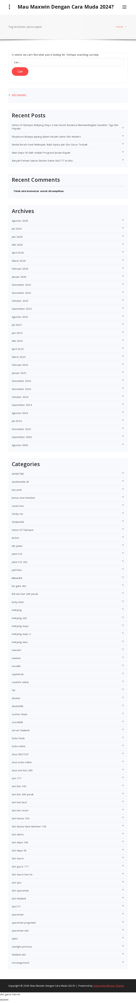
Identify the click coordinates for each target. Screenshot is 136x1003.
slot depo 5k (19, 850)
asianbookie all (20, 481)
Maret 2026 (19, 260)
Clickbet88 (18, 522)
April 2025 (18, 349)
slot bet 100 (19, 786)
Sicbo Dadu (18, 738)
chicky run (17, 513)
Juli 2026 (17, 228)
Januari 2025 (19, 373)
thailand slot (19, 954)
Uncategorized (20, 962)
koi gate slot (19, 586)
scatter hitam (20, 714)
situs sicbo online (22, 762)
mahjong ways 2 (21, 634)
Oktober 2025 (20, 300)
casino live (18, 505)
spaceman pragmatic (24, 922)
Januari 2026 (19, 276)
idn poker (17, 546)
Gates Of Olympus (23, 529)
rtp (13, 690)
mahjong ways (20, 626)
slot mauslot (19, 94)
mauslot (16, 650)
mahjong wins (20, 642)
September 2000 (22, 437)
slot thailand (19, 898)
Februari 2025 (20, 364)
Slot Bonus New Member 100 (29, 826)
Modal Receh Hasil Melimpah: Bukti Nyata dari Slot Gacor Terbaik (50, 144)
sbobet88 (17, 706)
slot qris (16, 882)
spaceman (18, 914)
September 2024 (22, 404)
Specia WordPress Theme (108, 985)
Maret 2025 (19, 356)
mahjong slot (19, 618)
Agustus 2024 (20, 413)
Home (119, 26)
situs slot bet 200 (22, 770)
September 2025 (22, 308)
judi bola (17, 570)
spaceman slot (20, 930)
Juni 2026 (17, 236)
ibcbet (15, 537)
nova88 (16, 666)
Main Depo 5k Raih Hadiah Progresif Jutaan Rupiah (41, 152)
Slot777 (16, 906)
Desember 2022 (21, 429)
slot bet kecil (19, 802)
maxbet (16, 658)
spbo (15, 938)
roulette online (20, 682)
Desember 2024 (21, 380)
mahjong (17, 610)
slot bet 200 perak (23, 794)
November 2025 (21, 292)
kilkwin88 (17, 578)
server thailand (20, 730)
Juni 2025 (17, 332)
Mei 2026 (17, 244)
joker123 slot (20, 562)
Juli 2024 (17, 421)
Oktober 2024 (20, 397)
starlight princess (22, 946)
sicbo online (18, 746)
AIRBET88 (18, 473)
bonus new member (23, 497)
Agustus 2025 (20, 316)
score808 (17, 722)
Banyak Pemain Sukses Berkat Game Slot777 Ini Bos (42, 160)
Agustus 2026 (20, 220)
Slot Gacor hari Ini (22, 874)
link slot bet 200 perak (25, 594)
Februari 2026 (20, 268)
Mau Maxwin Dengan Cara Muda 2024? (66, 7)
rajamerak (18, 674)
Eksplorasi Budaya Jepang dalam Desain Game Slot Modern (46, 136)
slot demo (18, 834)
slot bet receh (20, 810)
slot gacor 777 (20, 866)
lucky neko (18, 602)
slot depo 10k (20, 842)
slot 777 (17, 778)
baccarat (17, 489)
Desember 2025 (21, 284)
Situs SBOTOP (20, 754)
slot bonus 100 (20, 818)
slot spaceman (20, 890)
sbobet (16, 698)
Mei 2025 (17, 340)
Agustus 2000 (20, 445)
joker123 (17, 553)
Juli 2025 (17, 324)
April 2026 (18, 252)
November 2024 (21, 389)
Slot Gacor (18, 858)
